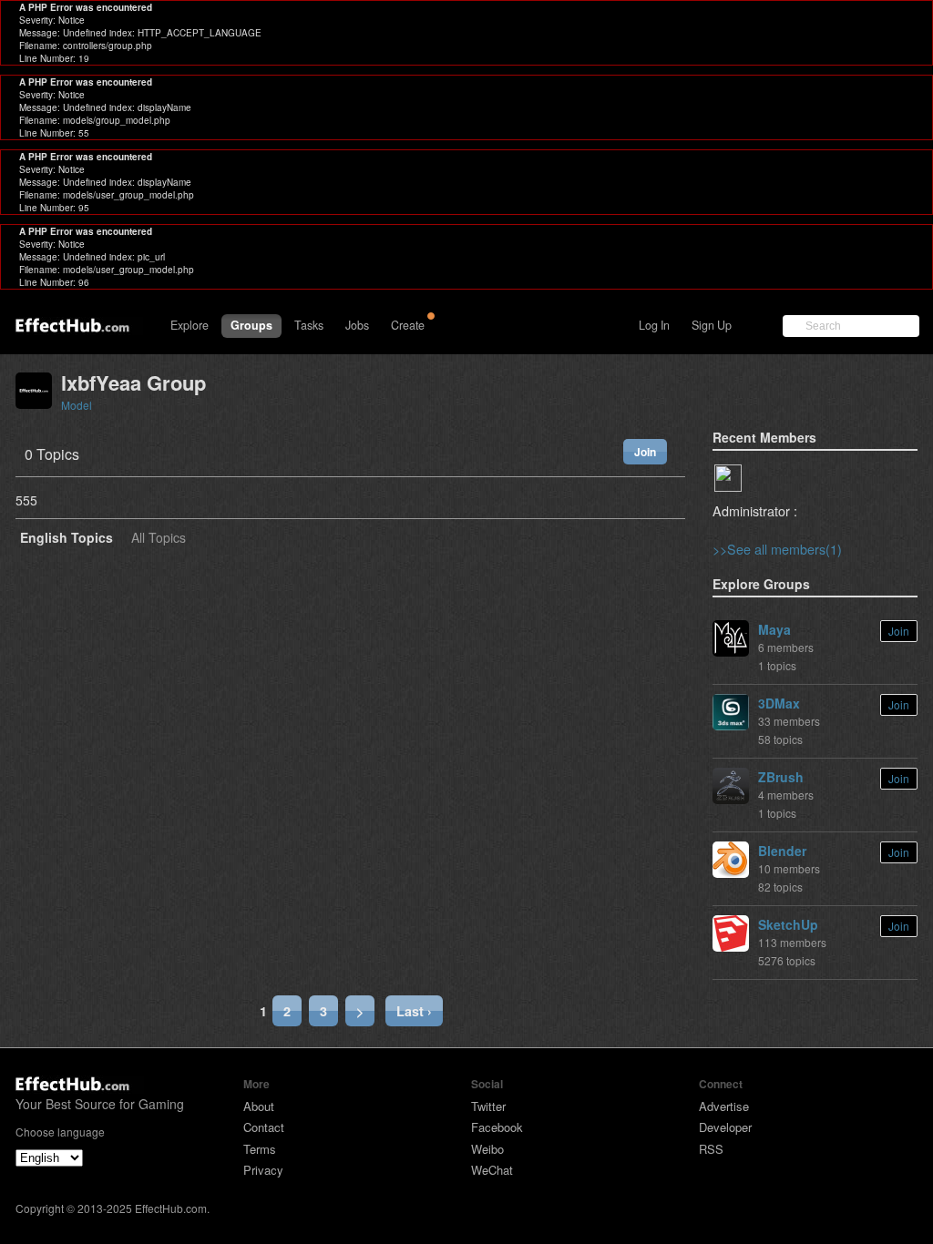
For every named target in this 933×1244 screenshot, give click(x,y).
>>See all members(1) (777, 548)
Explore (189, 325)
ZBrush (781, 777)
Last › (414, 1011)
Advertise (724, 1106)
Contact (263, 1127)
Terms (259, 1148)
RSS (711, 1148)
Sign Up (712, 325)
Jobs (357, 325)
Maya (774, 629)
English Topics (66, 538)
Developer (725, 1127)
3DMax (779, 703)
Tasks (308, 325)
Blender (782, 850)
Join (645, 452)
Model (76, 405)
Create (408, 325)
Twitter (488, 1106)
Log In (654, 325)
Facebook (497, 1127)
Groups (251, 325)
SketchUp (788, 924)
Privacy (263, 1169)
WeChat (492, 1169)
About (258, 1106)
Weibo (487, 1148)
